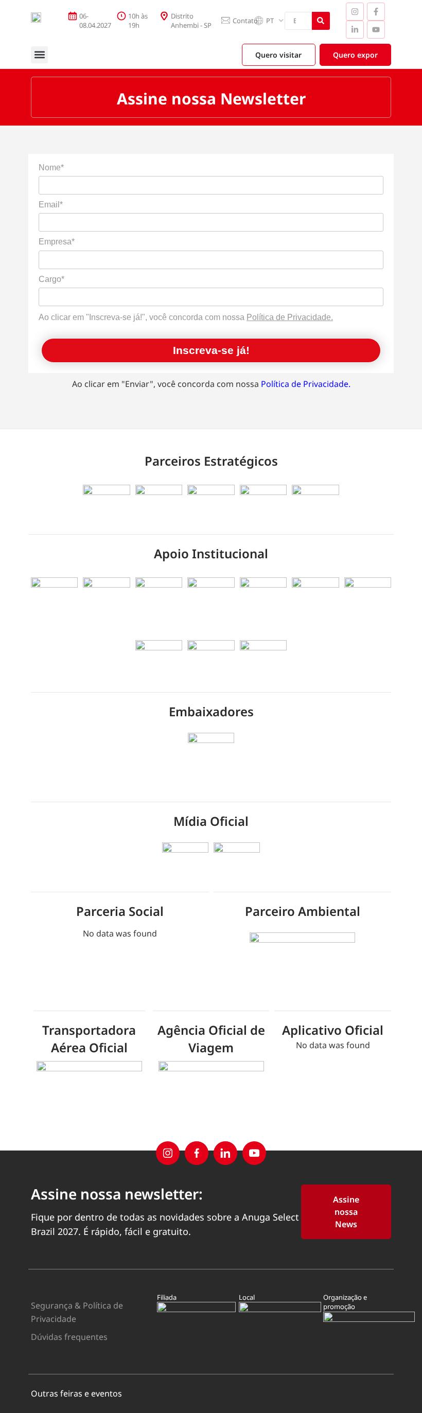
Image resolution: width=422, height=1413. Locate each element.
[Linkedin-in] (355, 30)
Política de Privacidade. (290, 317)
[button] (39, 54)
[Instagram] (355, 12)
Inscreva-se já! (211, 350)
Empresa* (57, 241)
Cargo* (51, 279)
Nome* (51, 167)
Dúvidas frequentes (69, 1337)
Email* (51, 204)
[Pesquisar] (321, 21)
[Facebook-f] (376, 12)
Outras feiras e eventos (76, 1393)
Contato (245, 20)
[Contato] (225, 20)
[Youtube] (376, 30)
